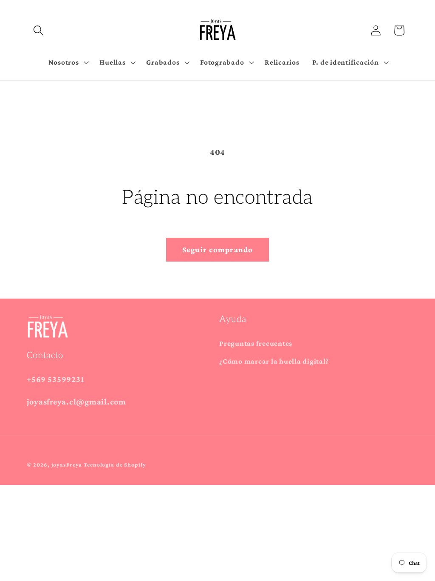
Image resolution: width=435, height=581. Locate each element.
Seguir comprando (217, 249)
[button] (38, 30)
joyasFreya (66, 464)
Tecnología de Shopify (115, 464)
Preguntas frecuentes (255, 343)
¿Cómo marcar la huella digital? (274, 361)
